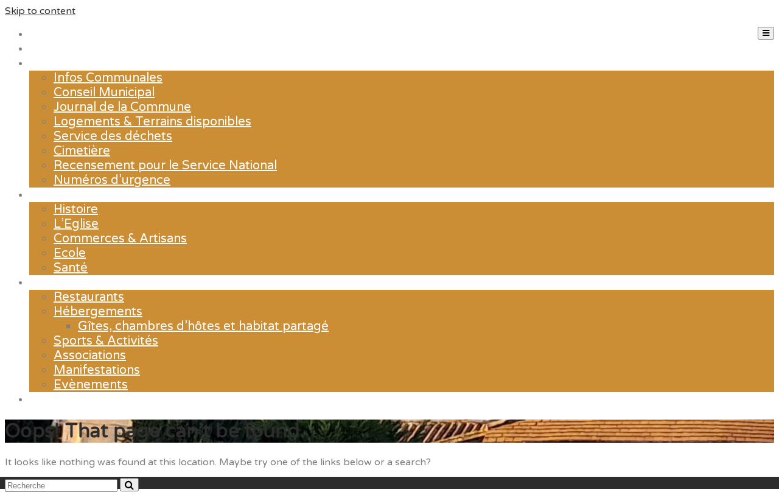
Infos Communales (108, 78)
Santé (71, 268)
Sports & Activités (106, 341)
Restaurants (89, 297)
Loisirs (47, 282)
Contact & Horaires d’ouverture (119, 399)
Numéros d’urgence (112, 180)
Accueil (50, 34)
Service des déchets (113, 136)
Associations (90, 355)
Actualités (58, 48)
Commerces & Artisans (120, 238)
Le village (57, 195)
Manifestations (97, 370)
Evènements (91, 385)
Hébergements (98, 311)
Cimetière (82, 151)
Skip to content (40, 11)
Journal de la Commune (122, 107)
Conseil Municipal (104, 92)
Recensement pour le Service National (165, 165)
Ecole (70, 253)
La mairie (55, 63)
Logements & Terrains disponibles (152, 121)
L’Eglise (76, 224)
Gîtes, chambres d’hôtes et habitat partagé (203, 326)
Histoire (76, 209)
